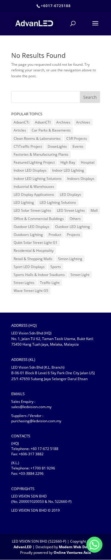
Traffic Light (49, 282)
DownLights (57, 146)
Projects (73, 234)
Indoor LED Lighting (68, 170)
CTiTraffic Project (28, 146)
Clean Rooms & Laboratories (37, 138)
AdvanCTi (21, 122)
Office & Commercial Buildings (39, 218)
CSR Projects (76, 138)
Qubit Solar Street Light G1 (35, 242)
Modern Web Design (76, 546)
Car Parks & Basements (51, 130)
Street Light (79, 274)
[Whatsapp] (94, 545)
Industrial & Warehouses (34, 186)
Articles (20, 130)
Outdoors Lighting (28, 234)
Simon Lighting (70, 258)
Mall (94, 210)
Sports (55, 266)
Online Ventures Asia (72, 552)
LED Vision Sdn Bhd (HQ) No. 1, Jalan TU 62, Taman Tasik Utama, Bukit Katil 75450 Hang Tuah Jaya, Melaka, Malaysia (52, 339)
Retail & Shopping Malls (33, 258)
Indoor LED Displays (30, 170)
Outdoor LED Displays (31, 226)
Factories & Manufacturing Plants (41, 154)
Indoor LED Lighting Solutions (38, 178)
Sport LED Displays (29, 266)
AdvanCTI (43, 122)
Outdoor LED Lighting (72, 226)
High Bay (67, 162)
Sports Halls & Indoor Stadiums (39, 274)
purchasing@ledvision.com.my (36, 420)
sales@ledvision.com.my (31, 406)
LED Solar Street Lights (32, 210)
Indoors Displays (80, 178)
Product (55, 234)
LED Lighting (24, 202)
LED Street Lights (71, 210)
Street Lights (24, 282)
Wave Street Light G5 (31, 290)
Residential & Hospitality (34, 250)
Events (78, 146)
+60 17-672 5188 (44, 448)
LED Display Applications (34, 194)
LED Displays (70, 194)
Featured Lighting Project (34, 162)
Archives (63, 122)
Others (75, 218)
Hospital (87, 162)
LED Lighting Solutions (58, 202)
